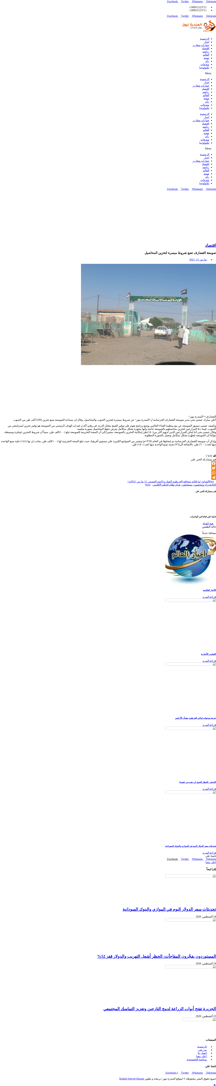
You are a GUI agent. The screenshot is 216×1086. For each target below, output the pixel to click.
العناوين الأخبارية (208, 654)
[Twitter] (108, 468)
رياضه (205, 51)
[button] (108, 73)
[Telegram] (108, 477)
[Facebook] (108, 463)
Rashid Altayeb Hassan (131, 1078)
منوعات (204, 64)
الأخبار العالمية (209, 590)
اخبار (206, 41)
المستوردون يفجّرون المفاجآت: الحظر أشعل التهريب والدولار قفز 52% (156, 956)
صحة (206, 58)
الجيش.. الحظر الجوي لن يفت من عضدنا (197, 782)
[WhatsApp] (108, 472)
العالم (206, 54)
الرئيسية (204, 38)
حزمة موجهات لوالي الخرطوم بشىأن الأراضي (195, 718)
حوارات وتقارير (201, 45)
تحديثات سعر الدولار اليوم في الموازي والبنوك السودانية (190, 846)
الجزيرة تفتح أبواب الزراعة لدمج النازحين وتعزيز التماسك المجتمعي (159, 1009)
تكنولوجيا (204, 67)
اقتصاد (205, 48)
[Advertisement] (108, 216)
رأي (207, 61)
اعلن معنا (211, 862)
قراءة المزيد (209, 596)
